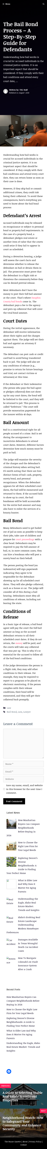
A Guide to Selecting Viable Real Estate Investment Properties (22, 1096)
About (25, 1141)
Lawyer (27, 711)
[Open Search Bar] (43, 4)
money (18, 643)
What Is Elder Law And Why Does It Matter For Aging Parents (21, 1034)
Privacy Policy (35, 1141)
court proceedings (25, 539)
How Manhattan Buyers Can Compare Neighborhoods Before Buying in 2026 (23, 1000)
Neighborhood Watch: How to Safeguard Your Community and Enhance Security (23, 1123)
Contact (23, 1144)
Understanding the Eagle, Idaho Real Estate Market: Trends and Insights (23, 1047)
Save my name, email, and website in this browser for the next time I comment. (24, 789)
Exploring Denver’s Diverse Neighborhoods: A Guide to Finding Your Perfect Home (21, 1022)
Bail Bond (12, 711)
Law (9, 707)
